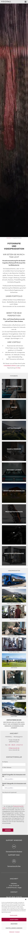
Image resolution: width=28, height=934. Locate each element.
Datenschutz (11, 931)
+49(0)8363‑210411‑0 (10, 365)
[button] (25, 899)
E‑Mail (18, 368)
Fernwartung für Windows (14, 851)
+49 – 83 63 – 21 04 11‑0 (15, 745)
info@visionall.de (14, 748)
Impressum (17, 931)
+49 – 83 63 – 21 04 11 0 (15, 897)
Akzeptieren (14, 919)
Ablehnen (14, 924)
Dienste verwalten (13, 915)
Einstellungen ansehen (14, 928)
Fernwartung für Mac (14, 866)
